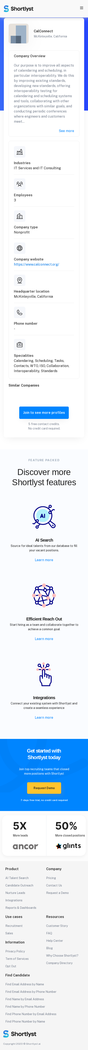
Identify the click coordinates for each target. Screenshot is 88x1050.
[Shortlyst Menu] (81, 8)
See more (66, 131)
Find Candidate (17, 975)
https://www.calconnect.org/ (36, 264)
